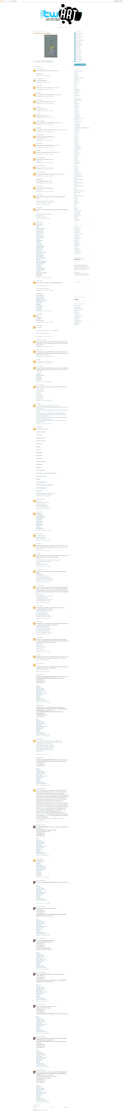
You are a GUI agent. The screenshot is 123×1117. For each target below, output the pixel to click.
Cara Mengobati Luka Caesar (41, 669)
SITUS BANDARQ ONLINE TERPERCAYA (45, 493)
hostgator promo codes (46, 354)
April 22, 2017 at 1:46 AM (43, 582)
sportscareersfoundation (62, 129)
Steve (37, 92)
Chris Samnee (78, 56)
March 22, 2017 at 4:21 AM (43, 530)
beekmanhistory (39, 189)
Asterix (75, 187)
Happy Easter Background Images (42, 502)
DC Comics (76, 108)
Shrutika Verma (39, 499)
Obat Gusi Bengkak (62, 658)
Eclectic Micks (77, 312)
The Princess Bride (78, 121)
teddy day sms (39, 394)
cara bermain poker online (41, 482)
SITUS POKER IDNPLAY (41, 488)
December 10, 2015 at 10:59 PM (44, 103)
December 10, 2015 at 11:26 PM (44, 117)
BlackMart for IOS (55, 809)
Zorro (75, 221)
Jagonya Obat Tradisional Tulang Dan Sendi (44, 578)
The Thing (76, 198)
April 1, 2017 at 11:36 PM (43, 540)
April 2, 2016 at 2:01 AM (42, 204)
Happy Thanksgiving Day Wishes (42, 288)
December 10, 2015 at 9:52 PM (44, 89)
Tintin (75, 189)
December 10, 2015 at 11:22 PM (44, 110)
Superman (76, 155)
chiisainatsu (56, 145)
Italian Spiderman (77, 174)
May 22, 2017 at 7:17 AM (42, 821)
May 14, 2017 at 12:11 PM (42, 702)
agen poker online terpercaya (42, 429)
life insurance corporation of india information (45, 201)
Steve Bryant (78, 35)
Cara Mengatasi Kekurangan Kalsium (43, 577)
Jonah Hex (76, 156)
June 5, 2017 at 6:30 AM (42, 1001)
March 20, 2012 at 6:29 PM (43, 75)
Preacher (76, 140)
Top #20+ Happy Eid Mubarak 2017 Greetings (45, 745)
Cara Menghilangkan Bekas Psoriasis (43, 600)
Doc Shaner (38, 78)
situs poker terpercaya (40, 440)
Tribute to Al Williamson (79, 190)
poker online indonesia (40, 470)
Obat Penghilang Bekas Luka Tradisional (44, 629)
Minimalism (76, 161)
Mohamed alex (39, 120)
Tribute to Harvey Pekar (78, 182)
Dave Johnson (78, 45)
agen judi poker (39, 452)
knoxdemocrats (56, 87)
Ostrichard (76, 160)
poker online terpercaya (41, 461)
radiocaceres (60, 122)
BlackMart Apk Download (43, 806)
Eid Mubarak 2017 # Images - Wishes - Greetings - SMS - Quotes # (49, 741)
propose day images (40, 389)
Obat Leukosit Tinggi (40, 649)
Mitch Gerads (78, 42)
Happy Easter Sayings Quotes (42, 505)
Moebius (39, 61)
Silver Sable (76, 166)
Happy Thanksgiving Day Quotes (42, 285)
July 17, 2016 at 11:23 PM (43, 218)
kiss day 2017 (39, 392)
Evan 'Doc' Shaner (79, 59)
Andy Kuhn (78, 47)
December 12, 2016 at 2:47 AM (44, 336)
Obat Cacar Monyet (40, 594)
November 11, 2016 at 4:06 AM (44, 310)
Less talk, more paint (78, 315)
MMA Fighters (77, 124)
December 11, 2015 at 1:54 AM (44, 147)
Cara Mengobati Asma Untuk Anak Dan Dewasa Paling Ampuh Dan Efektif (50, 413)
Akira (75, 87)
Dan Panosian (78, 50)
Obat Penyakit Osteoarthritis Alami (43, 615)
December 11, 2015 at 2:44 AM (44, 162)
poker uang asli (39, 434)
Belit (75, 205)
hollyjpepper (38, 134)
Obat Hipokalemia (39, 574)
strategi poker (39, 467)
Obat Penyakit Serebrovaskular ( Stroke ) (44, 616)
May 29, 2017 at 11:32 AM (43, 935)
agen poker (38, 449)
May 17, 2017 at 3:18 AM (42, 754)
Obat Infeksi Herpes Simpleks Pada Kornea (44, 610)
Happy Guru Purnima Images (41, 217)
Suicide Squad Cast (40, 215)
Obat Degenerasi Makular (41, 646)
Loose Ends (76, 113)
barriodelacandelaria (40, 138)
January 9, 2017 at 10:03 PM (43, 381)
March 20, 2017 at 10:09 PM (43, 495)
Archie (75, 207)
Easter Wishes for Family (41, 538)
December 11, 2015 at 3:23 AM (44, 183)
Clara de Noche (77, 211)
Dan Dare (76, 208)
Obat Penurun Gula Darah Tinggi (42, 626)
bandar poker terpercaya (41, 476)
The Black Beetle (77, 215)
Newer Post (35, 1107)
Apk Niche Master (39, 788)
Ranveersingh (39, 384)
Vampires (76, 93)
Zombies (76, 102)
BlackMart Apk (39, 751)
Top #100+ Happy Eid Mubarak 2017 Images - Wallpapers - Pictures (49, 742)
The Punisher (76, 103)
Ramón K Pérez (79, 52)
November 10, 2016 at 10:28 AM (44, 290)
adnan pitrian (38, 663)
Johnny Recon (77, 213)
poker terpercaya (39, 458)
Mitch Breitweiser (79, 33)
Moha (37, 150)
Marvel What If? (77, 163)
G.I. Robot (76, 216)
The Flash (76, 111)
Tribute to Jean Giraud (78, 77)
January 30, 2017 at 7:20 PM (43, 423)
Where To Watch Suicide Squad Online (43, 214)
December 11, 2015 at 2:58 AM (44, 169)
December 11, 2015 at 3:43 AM (44, 191)
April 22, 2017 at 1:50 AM (43, 602)
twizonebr (50, 181)
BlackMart (38, 790)
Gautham (38, 99)
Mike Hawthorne (39, 68)
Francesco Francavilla (80, 40)
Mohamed (38, 143)
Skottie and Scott (77, 320)
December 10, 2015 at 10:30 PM (44, 96)
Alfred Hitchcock (77, 148)
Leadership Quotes (39, 398)
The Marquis (76, 129)
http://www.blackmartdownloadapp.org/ (58, 802)
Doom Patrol (76, 142)
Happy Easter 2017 (40, 395)
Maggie (75, 181)
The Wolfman (77, 123)
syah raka (38, 637)
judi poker (38, 479)
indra (37, 359)
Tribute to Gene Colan (78, 118)
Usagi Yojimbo (77, 95)
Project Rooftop (77, 316)
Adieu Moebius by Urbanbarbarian (42, 33)
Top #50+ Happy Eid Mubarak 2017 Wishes (44, 743)
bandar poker (39, 443)
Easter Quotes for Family (41, 535)
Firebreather (76, 152)
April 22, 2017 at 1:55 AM (43, 634)
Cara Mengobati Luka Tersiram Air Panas (44, 580)
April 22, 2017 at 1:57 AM (43, 651)
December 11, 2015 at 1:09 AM (44, 131)
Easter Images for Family (41, 537)
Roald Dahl (76, 131)
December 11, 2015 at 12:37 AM (44, 124)
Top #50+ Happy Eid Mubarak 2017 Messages (45, 746)
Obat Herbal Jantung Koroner (41, 613)
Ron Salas (78, 54)
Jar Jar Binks (76, 145)
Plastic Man (76, 139)
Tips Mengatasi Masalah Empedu (42, 628)
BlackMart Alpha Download (41, 814)
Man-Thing (76, 169)
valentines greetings (40, 388)
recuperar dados (42, 344)
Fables (75, 82)
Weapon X (76, 119)
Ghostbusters (76, 144)
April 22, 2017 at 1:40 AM (43, 566)
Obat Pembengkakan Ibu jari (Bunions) (43, 561)
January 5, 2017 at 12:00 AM (43, 362)
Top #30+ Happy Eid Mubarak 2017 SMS (44, 748)
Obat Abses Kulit (39, 643)
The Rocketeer (77, 219)
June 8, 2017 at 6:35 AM (42, 1033)
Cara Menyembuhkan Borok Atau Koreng (44, 599)
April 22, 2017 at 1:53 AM (43, 618)
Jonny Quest (76, 202)
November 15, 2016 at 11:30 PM (44, 322)
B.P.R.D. (76, 72)
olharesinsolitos (61, 174)
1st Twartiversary (77, 147)
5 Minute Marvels (77, 305)
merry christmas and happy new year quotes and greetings (47, 330)
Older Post (67, 1107)
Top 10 (75, 74)
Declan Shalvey (79, 57)
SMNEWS (38, 427)
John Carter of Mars (78, 210)
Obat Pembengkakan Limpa (41, 575)
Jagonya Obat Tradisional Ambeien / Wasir (44, 596)
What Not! (76, 325)
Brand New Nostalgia (78, 308)
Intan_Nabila (38, 585)
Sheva (37, 403)
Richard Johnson (39, 165)
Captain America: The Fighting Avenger (82, 127)
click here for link (48, 815)
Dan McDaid (78, 49)
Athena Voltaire (77, 192)
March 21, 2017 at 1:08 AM (43, 508)
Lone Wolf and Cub (78, 176)
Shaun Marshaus (39, 157)
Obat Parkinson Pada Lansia (41, 612)
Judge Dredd (76, 92)
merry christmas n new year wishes (42, 333)
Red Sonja (76, 137)
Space (75, 85)
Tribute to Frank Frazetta (79, 195)
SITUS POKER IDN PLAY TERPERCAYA (44, 485)
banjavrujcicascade (57, 94)
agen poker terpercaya (40, 437)
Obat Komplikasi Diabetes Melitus (43, 630)
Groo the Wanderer (78, 100)
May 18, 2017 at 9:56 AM (42, 785)
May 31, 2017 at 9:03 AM (42, 969)
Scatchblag (76, 318)
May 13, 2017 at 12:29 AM (43, 671)
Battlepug (76, 76)
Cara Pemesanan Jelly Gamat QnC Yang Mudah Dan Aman (47, 405)
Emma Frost (76, 135)
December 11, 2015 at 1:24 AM (44, 140)
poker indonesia (39, 464)
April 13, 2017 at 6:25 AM (43, 550)
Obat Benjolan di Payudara (41, 597)
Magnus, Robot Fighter (78, 186)
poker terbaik (39, 455)
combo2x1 (58, 152)
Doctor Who (76, 171)
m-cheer (46, 108)
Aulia (37, 654)
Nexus (75, 165)
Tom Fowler (78, 38)
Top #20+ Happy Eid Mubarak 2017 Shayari (44, 749)
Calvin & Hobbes (77, 132)
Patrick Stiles (78, 61)
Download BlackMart (46, 802)
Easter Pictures (39, 501)
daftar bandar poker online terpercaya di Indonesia (46, 473)
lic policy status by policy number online (44, 202)
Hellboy (75, 197)
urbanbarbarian (50, 61)
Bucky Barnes (77, 106)
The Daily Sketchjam (78, 321)
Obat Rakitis (38, 563)
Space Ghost (76, 116)
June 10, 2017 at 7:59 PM (42, 1102)
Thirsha (37, 127)
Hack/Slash (76, 105)
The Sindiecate (77, 323)
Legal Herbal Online (40, 339)
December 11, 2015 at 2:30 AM (44, 154)
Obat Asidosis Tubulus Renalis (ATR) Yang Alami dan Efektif (48, 560)
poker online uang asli (40, 431)
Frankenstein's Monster (78, 179)
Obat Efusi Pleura (39, 645)
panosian (43, 61)
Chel (75, 97)
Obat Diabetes (39, 648)
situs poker (38, 446)
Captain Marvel (77, 173)
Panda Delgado (77, 126)
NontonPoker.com (39, 825)
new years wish (39, 327)
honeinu (54, 101)
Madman (76, 134)
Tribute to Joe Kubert (78, 71)
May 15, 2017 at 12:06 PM (42, 735)
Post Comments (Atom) (42, 1110)
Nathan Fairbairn (79, 36)
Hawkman (76, 203)
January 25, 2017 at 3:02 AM (43, 400)
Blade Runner (77, 81)
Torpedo (76, 218)
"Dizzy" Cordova (77, 153)
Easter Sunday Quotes (40, 503)
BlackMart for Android (54, 791)
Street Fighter (77, 90)
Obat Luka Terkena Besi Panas (42, 564)
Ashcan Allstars (77, 307)
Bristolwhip (76, 310)
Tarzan (75, 194)
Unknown (38, 85)
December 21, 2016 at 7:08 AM (44, 346)
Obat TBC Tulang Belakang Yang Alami (44, 632)
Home (51, 1107)
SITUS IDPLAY (39, 491)
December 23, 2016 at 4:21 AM (44, 356)
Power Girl (76, 110)
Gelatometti (76, 313)
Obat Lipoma (38, 558)
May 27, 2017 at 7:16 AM (42, 877)
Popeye (75, 168)
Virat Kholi (38, 186)
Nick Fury (76, 184)
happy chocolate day (40, 391)
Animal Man (76, 84)
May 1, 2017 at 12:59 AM (42, 660)
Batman (75, 200)
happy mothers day (40, 397)
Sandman (76, 177)
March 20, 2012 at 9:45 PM (43, 82)
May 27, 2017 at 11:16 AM (43, 903)
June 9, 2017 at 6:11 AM (42, 1067)
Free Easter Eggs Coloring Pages (42, 506)
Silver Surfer (76, 79)
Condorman (76, 89)
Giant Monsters (77, 114)
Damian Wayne (77, 98)
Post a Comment (36, 1105)
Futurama (76, 158)
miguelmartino (39, 160)
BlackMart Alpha (44, 808)
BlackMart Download (55, 799)
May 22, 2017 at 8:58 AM (42, 855)
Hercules (76, 150)
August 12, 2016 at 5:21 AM (43, 277)
